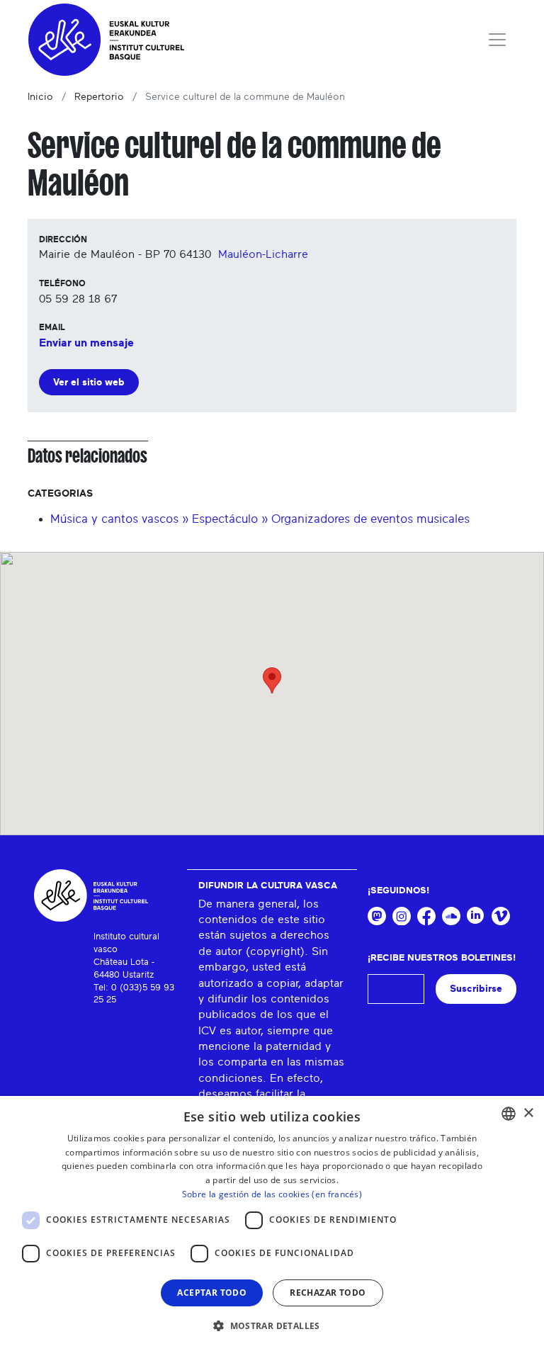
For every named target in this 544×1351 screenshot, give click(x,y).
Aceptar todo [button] (211, 1293)
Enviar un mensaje (86, 343)
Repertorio (99, 97)
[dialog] (272, 1223)
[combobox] (509, 1114)
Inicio (40, 97)
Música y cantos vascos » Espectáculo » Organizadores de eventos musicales (260, 519)
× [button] (528, 1113)
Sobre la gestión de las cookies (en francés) (272, 1194)
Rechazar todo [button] (328, 1293)
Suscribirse (476, 988)
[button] (272, 1325)
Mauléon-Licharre (263, 254)
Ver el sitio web (89, 382)
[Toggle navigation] (497, 39)
